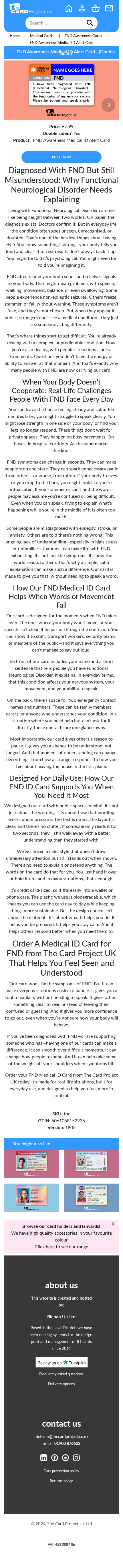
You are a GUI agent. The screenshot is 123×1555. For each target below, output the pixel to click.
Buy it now (61, 157)
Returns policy (61, 1481)
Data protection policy (61, 1471)
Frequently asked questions (61, 1374)
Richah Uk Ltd (61, 1317)
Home (15, 36)
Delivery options (61, 1384)
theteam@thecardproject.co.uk (61, 1437)
